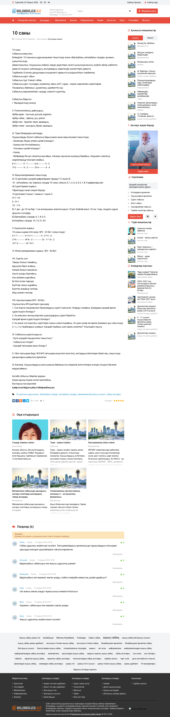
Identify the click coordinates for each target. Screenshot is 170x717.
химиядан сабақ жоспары (51, 664)
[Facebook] (17, 400)
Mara (22, 602)
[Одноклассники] (20, 400)
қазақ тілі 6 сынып (86, 664)
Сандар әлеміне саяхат (23, 442)
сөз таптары (149, 653)
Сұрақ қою (143, 171)
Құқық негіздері (111, 690)
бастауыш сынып (26, 648)
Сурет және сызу (81, 683)
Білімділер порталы (27, 20)
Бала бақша (17, 446)
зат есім (102, 648)
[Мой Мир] (24, 400)
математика (53, 653)
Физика (73, 20)
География (133, 20)
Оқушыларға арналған (141, 196)
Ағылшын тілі (50, 690)
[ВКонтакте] (13, 400)
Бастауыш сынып (55, 39)
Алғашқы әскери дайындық (116, 693)
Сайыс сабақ (94, 638)
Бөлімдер (44, 20)
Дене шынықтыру (112, 687)
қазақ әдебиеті (131, 664)
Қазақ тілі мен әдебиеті (54, 683)
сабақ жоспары (114, 394)
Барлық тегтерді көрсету (85, 669)
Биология (111, 20)
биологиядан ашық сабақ (49, 648)
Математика (60, 20)
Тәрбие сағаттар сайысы (142, 210)
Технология (79, 687)
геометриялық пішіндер (75, 648)
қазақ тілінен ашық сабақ (109, 664)
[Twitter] (27, 400)
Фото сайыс (136, 203)
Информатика (87, 20)
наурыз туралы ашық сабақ (100, 653)
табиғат (18, 658)
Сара (22, 588)
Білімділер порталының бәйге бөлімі (86, 714)
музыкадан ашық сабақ (73, 653)
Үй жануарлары (148, 664)
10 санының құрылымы (27, 394)
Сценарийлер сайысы (140, 207)
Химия (100, 20)
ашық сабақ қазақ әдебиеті (30, 643)
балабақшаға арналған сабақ (138, 643)
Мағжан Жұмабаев (65, 638)
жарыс (92, 648)
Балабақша (48, 638)
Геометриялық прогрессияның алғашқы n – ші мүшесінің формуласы (65, 494)
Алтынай (23, 560)
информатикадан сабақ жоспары (29, 653)
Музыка (145, 20)
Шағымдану (117, 554)
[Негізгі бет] (27, 11)
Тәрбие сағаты (140, 683)
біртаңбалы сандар (48, 394)
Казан (22, 542)
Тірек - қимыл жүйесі (60, 442)
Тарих (122, 20)
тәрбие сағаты (110, 658)
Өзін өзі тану (79, 697)
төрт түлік (124, 658)
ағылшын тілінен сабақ (87, 643)
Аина (22, 616)
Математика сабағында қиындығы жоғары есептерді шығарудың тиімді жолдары (29, 494)
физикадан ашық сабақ (25, 664)
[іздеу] (129, 11)
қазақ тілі (70, 664)
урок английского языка (143, 658)
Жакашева (24, 574)
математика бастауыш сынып (91, 394)
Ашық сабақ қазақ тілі (30, 638)
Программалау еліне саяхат (101, 442)
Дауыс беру (135, 216)
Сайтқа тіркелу (134, 2)
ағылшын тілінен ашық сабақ (60, 643)
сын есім (137, 653)
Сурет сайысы (137, 199)
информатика (115, 648)
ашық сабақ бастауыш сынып (136, 638)
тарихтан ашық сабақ (34, 658)
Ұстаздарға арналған (140, 192)
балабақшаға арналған (111, 643)
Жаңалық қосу (149, 11)
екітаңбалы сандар (67, 394)
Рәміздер (81, 638)
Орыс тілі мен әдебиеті (54, 687)
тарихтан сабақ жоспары (58, 658)
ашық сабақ (111, 637)
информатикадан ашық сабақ (138, 648)
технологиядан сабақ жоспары (87, 658)
